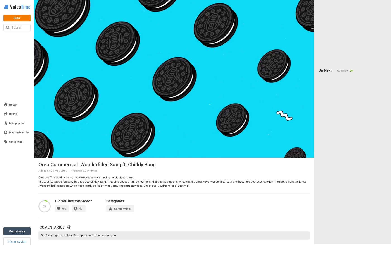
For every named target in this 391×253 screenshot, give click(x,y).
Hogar (13, 104)
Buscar (16, 27)
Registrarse (17, 231)
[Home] (17, 7)
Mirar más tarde (19, 132)
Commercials (122, 208)
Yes (64, 208)
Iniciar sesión (17, 241)
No (80, 208)
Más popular (17, 123)
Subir (17, 18)
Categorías (15, 141)
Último (13, 114)
